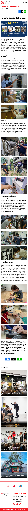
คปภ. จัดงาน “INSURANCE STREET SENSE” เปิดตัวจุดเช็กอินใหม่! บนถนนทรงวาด (13, 476)
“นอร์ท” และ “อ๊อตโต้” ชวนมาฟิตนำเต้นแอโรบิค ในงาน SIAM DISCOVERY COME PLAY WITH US (13, 448)
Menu (24, 2)
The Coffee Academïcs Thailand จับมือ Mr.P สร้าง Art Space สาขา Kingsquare (12, 394)
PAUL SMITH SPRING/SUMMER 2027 (9, 422)
